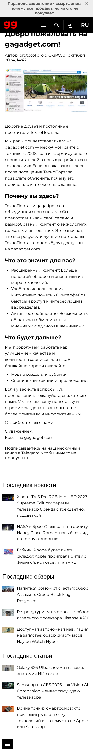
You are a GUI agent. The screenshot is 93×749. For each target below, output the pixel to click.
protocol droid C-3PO (40, 55)
